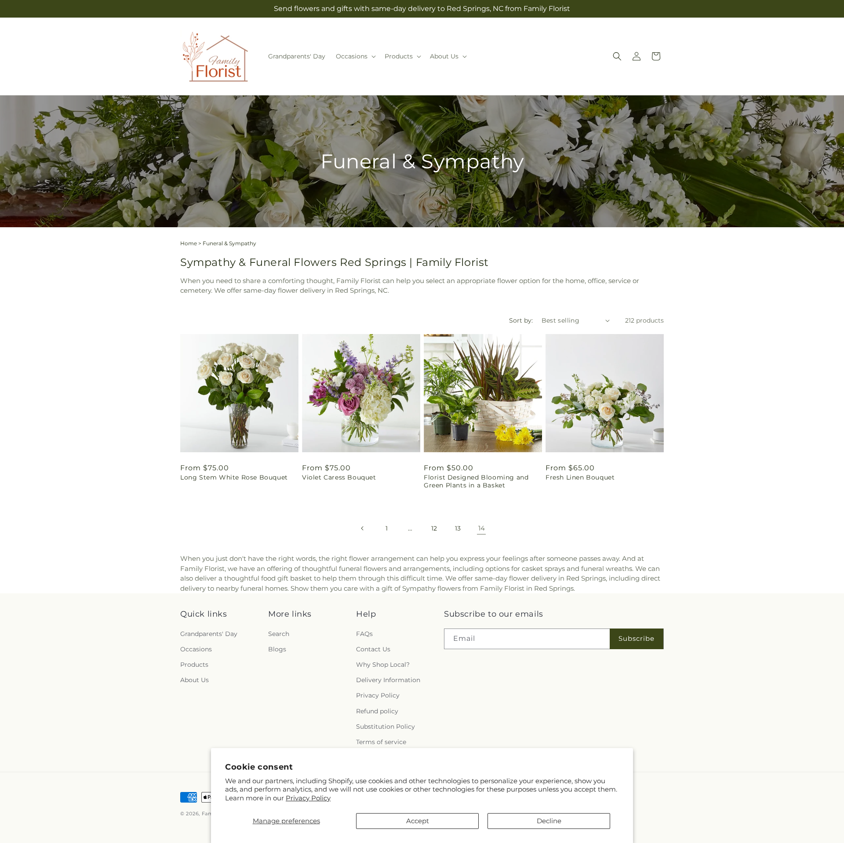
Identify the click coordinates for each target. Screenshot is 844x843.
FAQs (364, 634)
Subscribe (636, 638)
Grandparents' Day (208, 634)
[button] (355, 56)
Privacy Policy (308, 798)
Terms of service (381, 742)
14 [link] (481, 528)
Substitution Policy (385, 726)
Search (278, 634)
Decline (549, 821)
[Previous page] (362, 528)
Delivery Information (388, 680)
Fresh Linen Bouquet (580, 477)
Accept (417, 821)
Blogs (277, 649)
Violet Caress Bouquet (339, 477)
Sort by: (521, 320)
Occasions (196, 649)
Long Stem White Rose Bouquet (234, 477)
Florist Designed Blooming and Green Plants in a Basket (476, 481)
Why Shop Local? (383, 665)
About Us (194, 680)
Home (188, 243)
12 (434, 528)
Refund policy (377, 711)
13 (458, 528)
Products (194, 665)
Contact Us (373, 649)
